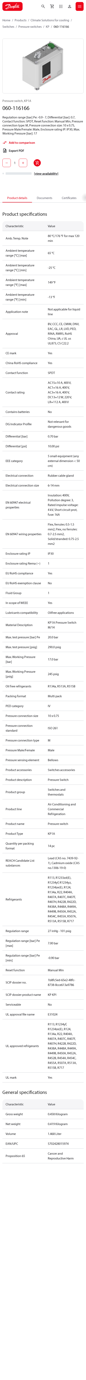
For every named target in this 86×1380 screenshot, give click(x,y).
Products (20, 20)
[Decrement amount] (6, 163)
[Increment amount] (23, 163)
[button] (60, 6)
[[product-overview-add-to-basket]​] (37, 162)
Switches (8, 27)
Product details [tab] (17, 198)
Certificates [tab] (69, 198)
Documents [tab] (44, 198)
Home (6, 20)
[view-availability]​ (46, 173)
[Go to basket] (52, 6)
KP (47, 27)
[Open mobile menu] (80, 6)
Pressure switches (30, 27)
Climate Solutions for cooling (50, 20)
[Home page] (12, 6)
